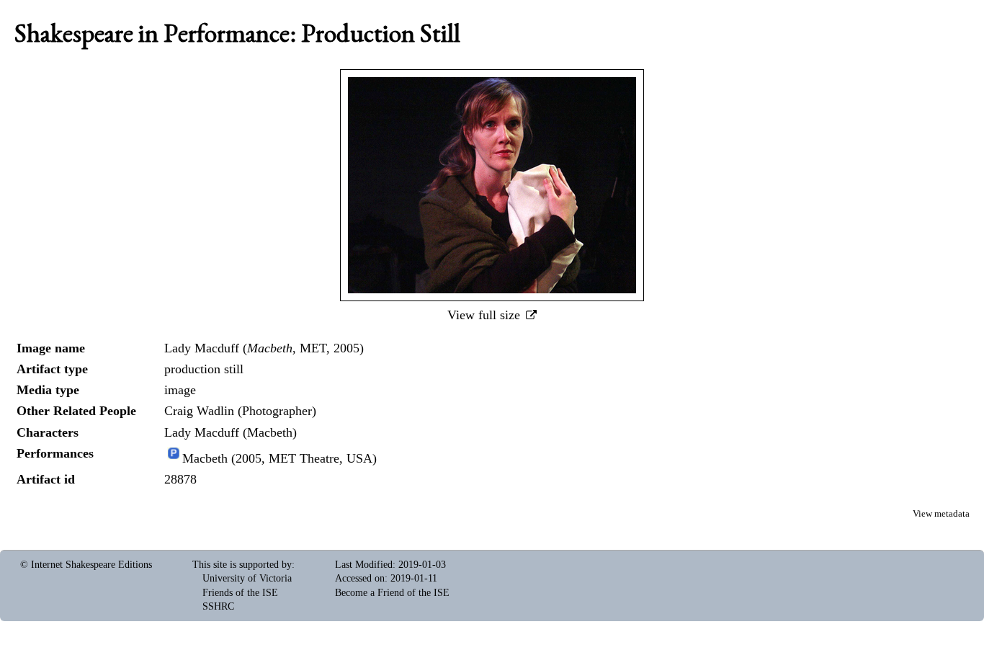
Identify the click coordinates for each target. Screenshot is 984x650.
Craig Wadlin (199, 411)
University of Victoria (247, 578)
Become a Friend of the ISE (392, 592)
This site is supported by (242, 564)
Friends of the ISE (240, 592)
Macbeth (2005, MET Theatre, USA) (279, 458)
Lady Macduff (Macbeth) (230, 432)
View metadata (941, 514)
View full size (485, 315)
